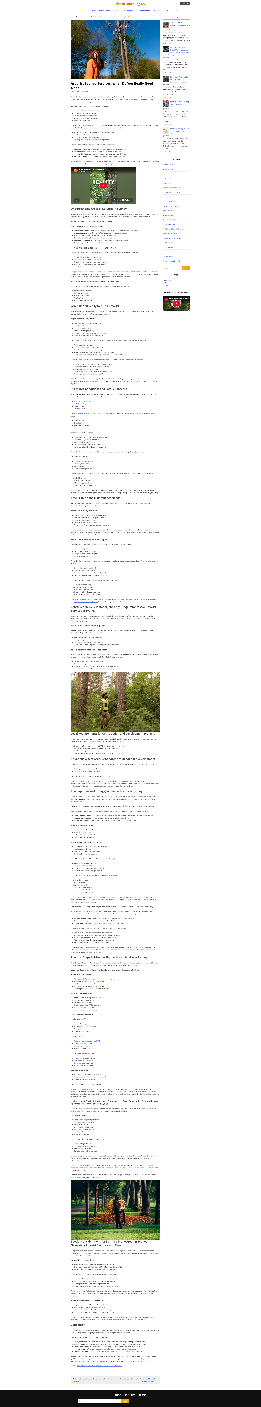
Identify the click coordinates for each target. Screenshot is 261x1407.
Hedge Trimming (168, 215)
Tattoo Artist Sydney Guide (172, 261)
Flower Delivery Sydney (108, 10)
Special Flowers (128, 10)
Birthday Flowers (168, 169)
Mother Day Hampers (170, 220)
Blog (93, 10)
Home (85, 10)
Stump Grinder (144, 10)
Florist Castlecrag (169, 201)
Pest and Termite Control (172, 224)
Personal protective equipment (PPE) (87, 1041)
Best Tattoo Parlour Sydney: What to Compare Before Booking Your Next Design (179, 79)
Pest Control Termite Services (173, 229)
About (156, 10)
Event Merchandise (169, 197)
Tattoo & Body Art (169, 256)
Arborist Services (168, 165)
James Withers (75, 92)
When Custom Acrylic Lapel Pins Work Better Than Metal (179, 131)
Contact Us (185, 4)
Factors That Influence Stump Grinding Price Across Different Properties (180, 25)
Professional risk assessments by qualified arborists (89, 452)
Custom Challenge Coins (171, 192)
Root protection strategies (83, 1061)
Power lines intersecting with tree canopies (86, 414)
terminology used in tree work (94, 599)
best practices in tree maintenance (86, 602)
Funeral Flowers (168, 211)
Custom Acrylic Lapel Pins (172, 188)
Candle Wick (167, 183)
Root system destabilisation (84, 401)
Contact (166, 10)
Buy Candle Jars (168, 174)
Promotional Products (170, 233)
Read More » (167, 43)
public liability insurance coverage (93, 981)
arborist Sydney (99, 125)
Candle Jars (167, 178)
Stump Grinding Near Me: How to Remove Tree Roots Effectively (99, 1366)
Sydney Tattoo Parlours (171, 252)
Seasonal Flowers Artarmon (172, 238)
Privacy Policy (167, 280)
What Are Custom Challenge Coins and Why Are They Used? (180, 104)
